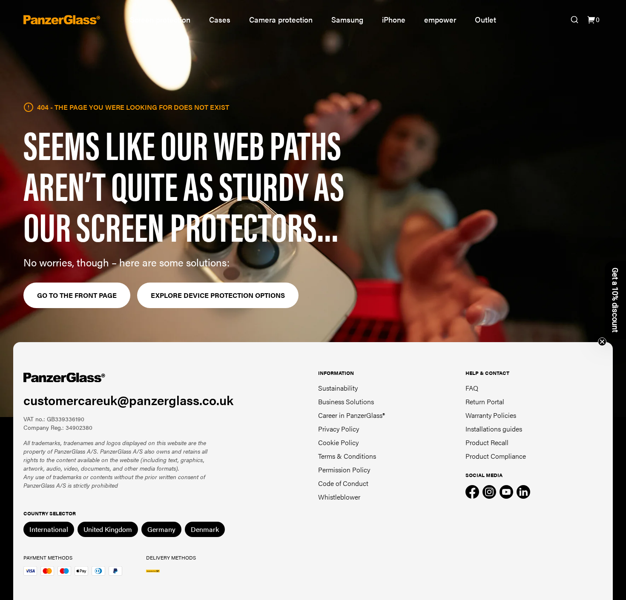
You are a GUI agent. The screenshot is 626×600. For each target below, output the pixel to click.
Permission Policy (344, 469)
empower (440, 19)
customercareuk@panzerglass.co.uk (128, 400)
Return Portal (484, 401)
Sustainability (338, 388)
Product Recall (486, 442)
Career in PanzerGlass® (351, 415)
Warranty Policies (490, 415)
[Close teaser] (602, 341)
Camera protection (281, 19)
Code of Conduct (343, 483)
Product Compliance (495, 456)
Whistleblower (339, 497)
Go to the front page (77, 295)
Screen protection (160, 19)
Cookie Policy (338, 442)
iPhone (393, 19)
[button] (615, 300)
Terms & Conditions (347, 456)
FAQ (471, 388)
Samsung (347, 19)
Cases (219, 19)
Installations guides (493, 429)
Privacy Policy (338, 429)
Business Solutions (346, 401)
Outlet (485, 19)
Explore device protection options (218, 295)
